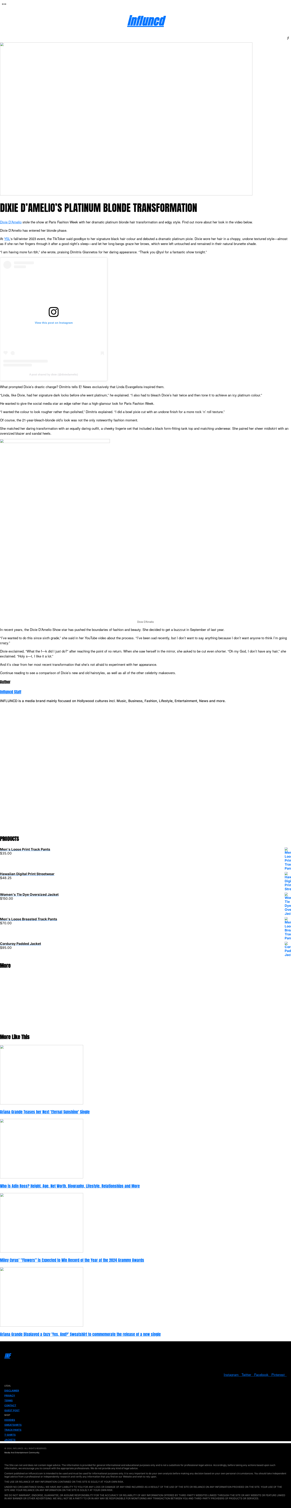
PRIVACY (9, 1395)
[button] (4, 4)
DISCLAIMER (11, 1390)
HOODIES (9, 1419)
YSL (7, 238)
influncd (145, 20)
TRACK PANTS (12, 1429)
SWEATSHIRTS (13, 1424)
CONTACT (10, 1405)
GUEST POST (12, 1410)
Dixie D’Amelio (11, 221)
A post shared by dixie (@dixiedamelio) (53, 374)
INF (7, 1356)
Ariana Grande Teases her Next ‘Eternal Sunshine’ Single (45, 1112)
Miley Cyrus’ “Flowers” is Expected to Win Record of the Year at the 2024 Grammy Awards (72, 1260)
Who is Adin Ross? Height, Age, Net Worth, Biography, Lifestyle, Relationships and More (70, 1186)
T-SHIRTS (10, 1434)
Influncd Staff (10, 692)
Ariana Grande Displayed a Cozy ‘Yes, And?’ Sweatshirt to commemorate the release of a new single (80, 1334)
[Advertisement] (119, 771)
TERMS (8, 1400)
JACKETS (9, 1439)
